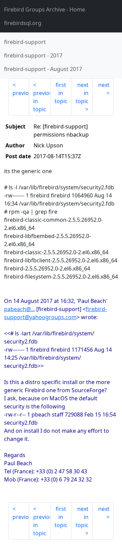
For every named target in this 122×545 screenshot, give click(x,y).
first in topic (61, 93)
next (103, 85)
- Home (44, 9)
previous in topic (41, 101)
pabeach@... (19, 309)
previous (21, 93)
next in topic (82, 93)
